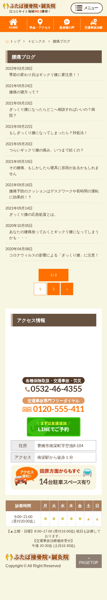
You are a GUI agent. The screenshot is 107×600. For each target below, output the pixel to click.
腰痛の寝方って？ (24, 92)
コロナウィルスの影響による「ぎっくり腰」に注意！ (54, 255)
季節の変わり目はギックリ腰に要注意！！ (44, 74)
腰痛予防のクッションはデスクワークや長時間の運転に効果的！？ (54, 194)
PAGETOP (88, 563)
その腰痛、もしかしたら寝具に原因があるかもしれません (54, 171)
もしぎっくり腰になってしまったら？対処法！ (48, 133)
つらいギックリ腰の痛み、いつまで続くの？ (46, 150)
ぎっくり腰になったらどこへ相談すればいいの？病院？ (52, 112)
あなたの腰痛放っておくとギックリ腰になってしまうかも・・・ (54, 235)
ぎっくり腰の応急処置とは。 (33, 214)
